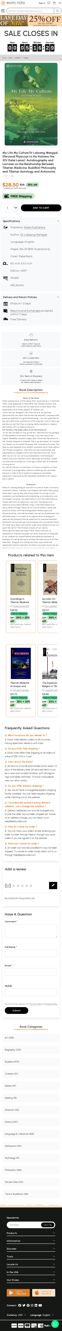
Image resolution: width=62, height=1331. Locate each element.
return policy (20, 780)
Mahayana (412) (13, 1145)
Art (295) (9, 1037)
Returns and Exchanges (25, 310)
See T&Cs (37, 346)
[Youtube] (40, 1305)
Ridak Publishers (34, 227)
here (31, 834)
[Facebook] (19, 1305)
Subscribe (47, 1225)
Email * (8, 965)
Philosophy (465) (13, 1170)
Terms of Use (35, 1004)
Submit (16, 1010)
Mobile (8, 985)
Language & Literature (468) (19, 1133)
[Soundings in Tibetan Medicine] (21, 594)
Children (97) (11, 1073)
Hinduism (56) (12, 1109)
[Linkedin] (36, 1305)
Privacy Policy (51, 1004)
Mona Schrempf (21, 606)
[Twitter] (23, 1305)
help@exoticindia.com (16, 821)
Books (11, 58)
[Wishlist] (49, 3)
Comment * (11, 921)
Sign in (42, 3)
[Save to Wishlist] (6, 176)
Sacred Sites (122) (14, 1182)
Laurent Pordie (53, 690)
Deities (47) (10, 1085)
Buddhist (18, 58)
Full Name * (11, 947)
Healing (25, 58)
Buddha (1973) (12, 1061)
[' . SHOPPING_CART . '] (54, 3)
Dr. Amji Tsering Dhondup (19, 691)
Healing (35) (11, 1097)
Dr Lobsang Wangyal (33, 234)
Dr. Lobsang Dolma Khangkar (50, 607)
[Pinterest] (28, 1305)
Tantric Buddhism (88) (16, 1194)
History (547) (11, 1121)
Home (4, 58)
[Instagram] (32, 1305)
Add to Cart (41, 207)
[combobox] (30, 11)
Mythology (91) (12, 1158)
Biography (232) (13, 1049)
